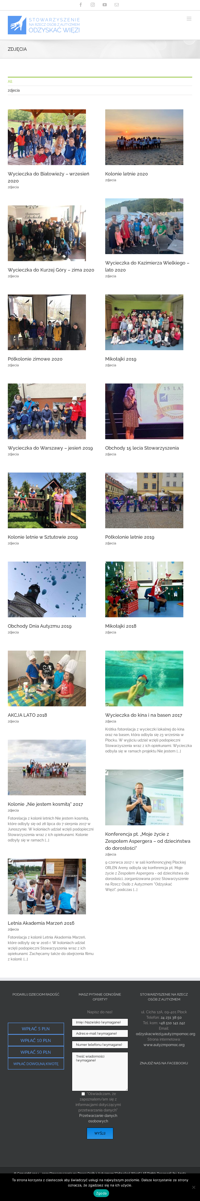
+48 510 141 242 (172, 1023)
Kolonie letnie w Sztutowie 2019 (43, 537)
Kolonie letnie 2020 (126, 174)
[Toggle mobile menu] (189, 18)
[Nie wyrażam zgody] (193, 1187)
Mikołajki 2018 (120, 626)
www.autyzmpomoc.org (164, 1045)
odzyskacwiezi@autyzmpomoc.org (165, 1034)
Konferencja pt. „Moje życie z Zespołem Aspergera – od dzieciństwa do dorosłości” (147, 841)
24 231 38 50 (171, 1017)
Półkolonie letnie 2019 (129, 537)
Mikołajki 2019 (120, 359)
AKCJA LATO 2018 (27, 715)
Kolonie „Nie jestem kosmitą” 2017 (45, 804)
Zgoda (101, 1193)
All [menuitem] (10, 81)
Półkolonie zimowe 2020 (35, 359)
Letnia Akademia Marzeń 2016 (41, 923)
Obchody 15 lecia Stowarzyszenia (142, 448)
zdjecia (13, 187)
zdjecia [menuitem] (14, 90)
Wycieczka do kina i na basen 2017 (143, 715)
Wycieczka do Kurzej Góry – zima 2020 (51, 270)
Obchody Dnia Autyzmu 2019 (40, 626)
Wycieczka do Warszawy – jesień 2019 (50, 448)
